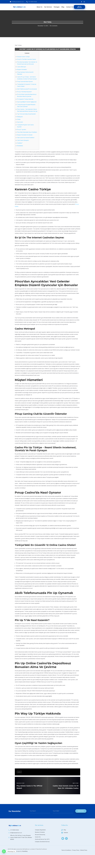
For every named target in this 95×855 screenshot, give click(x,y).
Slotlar (19, 119)
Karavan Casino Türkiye (23, 56)
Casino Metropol (21, 67)
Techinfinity (25, 851)
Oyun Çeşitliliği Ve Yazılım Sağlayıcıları (27, 102)
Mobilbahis (20, 145)
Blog (62, 7)
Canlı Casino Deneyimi (23, 140)
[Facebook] (62, 838)
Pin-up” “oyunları (21, 129)
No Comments (53, 26)
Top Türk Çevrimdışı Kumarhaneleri (26, 114)
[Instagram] (66, 838)
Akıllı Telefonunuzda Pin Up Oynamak (27, 89)
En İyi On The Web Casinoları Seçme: (26, 59)
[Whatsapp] (4, 851)
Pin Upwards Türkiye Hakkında (25, 99)
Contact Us (69, 7)
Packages (57, 7)
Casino (19, 772)
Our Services (48, 7)
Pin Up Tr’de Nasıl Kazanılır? (24, 91)
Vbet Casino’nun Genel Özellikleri (25, 137)
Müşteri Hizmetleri (22, 69)
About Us (39, 7)
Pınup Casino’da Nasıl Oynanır (25, 81)
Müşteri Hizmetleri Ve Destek (24, 135)
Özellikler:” (20, 143)
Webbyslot (20, 116)
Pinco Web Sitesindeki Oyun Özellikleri (27, 132)
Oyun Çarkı (20, 122)
